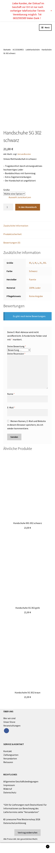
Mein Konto (9, 848)
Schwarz (33, 271)
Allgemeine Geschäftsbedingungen (20, 781)
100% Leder (35, 287)
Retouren (8, 762)
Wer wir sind (9, 718)
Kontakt (7, 751)
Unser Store (9, 721)
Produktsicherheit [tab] (12, 234)
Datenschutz (9, 792)
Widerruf (7, 788)
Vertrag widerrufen (27, 832)
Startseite (7, 49)
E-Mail (11, 407)
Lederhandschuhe (33, 49)
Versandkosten (24, 154)
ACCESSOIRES (18, 49)
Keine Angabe (36, 296)
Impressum (9, 785)
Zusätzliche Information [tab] (15, 225)
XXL (44, 262)
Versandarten (10, 758)
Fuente (32, 279)
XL (41, 262)
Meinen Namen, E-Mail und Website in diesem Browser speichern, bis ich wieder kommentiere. (26, 425)
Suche (27, 848)
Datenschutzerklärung (14, 823)
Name (11, 393)
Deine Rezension (16, 353)
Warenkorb (42, 845)
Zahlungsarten (10, 754)
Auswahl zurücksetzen (20, 197)
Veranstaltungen (11, 725)
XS (30, 262)
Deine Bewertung (16, 346)
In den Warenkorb (28, 207)
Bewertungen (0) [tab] (11, 242)
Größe (6, 189)
